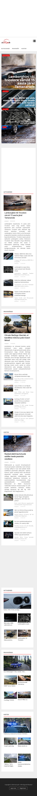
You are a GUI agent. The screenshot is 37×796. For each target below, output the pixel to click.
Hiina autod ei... (8, 640)
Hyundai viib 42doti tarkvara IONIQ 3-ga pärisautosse (22, 534)
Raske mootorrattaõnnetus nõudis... (24, 764)
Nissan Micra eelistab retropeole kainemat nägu (22, 375)
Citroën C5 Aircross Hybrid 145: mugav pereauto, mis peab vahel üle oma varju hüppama (23, 414)
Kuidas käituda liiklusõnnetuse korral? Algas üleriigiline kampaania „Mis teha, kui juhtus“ (23, 497)
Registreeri (23, 788)
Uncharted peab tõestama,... (22, 683)
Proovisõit (15, 48)
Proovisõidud (8, 652)
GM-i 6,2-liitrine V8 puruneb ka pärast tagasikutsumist (23, 511)
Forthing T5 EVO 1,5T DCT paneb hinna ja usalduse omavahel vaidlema (22, 401)
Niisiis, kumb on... (23, 746)
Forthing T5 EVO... (9, 700)
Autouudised (5, 48)
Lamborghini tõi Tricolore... (22, 639)
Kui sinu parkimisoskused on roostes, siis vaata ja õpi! (23, 522)
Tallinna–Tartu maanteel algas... (9, 765)
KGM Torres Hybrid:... (10, 686)
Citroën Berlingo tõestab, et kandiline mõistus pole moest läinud (17, 337)
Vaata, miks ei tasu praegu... (12, 610)
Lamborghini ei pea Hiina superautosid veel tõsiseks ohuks (22, 269)
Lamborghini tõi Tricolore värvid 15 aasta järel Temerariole (15, 215)
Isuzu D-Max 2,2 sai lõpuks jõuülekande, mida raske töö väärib (22, 387)
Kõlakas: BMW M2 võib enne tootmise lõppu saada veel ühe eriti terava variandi (23, 255)
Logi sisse (13, 788)
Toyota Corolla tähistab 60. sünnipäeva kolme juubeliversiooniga (22, 293)
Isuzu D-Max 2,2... (23, 699)
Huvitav (23, 48)
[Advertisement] (18, 18)
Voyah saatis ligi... (9, 746)
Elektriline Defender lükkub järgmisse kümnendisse (22, 281)
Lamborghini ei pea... (24, 624)
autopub (6, 221)
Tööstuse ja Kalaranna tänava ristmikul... (16, 734)
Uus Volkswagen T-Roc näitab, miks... (15, 672)
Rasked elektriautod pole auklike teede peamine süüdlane (15, 456)
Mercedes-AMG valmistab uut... (8, 624)
